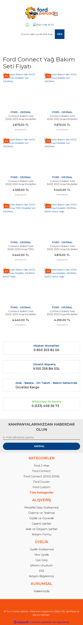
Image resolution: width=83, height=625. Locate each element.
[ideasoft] (21, 622)
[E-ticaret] (41, 622)
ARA (59, 34)
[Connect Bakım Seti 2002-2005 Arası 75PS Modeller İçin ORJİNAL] (21, 220)
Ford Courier (41, 482)
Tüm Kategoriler (42, 492)
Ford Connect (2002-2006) (41, 476)
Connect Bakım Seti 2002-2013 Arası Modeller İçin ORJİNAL (20, 119)
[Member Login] (7, 46)
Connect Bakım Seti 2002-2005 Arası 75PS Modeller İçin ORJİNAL (21, 249)
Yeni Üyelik (41, 554)
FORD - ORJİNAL (21, 112)
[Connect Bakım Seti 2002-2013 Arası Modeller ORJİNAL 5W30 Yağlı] (21, 285)
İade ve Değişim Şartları (42, 529)
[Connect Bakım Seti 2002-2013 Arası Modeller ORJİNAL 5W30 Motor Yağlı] (62, 220)
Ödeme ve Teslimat (41, 513)
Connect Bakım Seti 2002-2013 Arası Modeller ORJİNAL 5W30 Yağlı (20, 314)
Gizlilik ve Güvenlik (41, 518)
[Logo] (41, 12)
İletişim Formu (41, 534)
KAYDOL (39, 446)
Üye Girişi (41, 560)
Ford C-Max (41, 465)
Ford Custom (41, 487)
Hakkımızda (41, 591)
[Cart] (75, 46)
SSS (41, 571)
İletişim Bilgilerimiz (41, 576)
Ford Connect (41, 471)
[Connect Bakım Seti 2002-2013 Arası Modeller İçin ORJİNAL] (21, 90)
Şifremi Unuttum (41, 565)
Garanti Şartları (41, 523)
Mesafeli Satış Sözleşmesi (41, 507)
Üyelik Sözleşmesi (42, 549)
